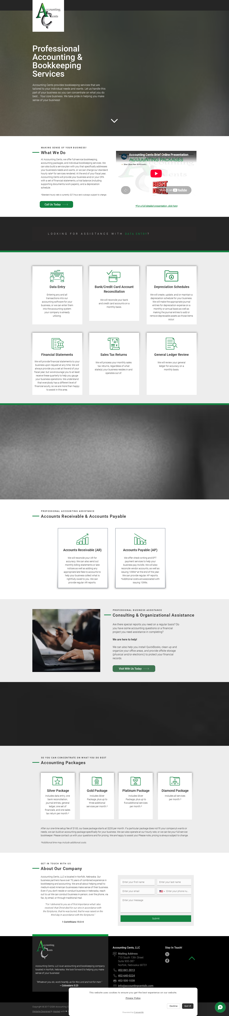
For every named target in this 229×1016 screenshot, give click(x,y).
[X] (167, 954)
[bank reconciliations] (108, 233)
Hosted (56, 1011)
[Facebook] (167, 961)
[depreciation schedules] (112, 233)
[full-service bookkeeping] (99, 233)
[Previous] (40, 233)
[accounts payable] (129, 233)
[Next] (188, 233)
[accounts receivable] (124, 233)
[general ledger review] (116, 233)
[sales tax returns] (120, 233)
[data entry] (103, 233)
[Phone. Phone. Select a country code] (162, 891)
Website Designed (41, 1011)
